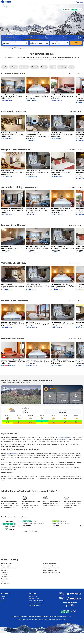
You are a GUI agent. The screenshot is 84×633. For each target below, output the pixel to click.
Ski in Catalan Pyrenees (35, 603)
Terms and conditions (50, 620)
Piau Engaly (4, 576)
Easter (71, 67)
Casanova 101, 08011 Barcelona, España (45, 616)
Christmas (13, 67)
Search (76, 42)
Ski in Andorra (33, 596)
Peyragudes (4, 579)
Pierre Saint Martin (6, 566)
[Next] (80, 37)
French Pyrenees (20, 48)
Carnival (52, 67)
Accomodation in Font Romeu (51, 572)
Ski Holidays (10, 48)
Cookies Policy (39, 620)
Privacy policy (30, 620)
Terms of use (62, 620)
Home (3, 48)
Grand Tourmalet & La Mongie (9, 568)
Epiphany (44, 67)
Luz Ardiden (4, 572)
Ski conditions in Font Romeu (51, 568)
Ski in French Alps (34, 598)
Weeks (5, 67)
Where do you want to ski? (9, 42)
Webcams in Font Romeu (50, 570)
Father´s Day (62, 67)
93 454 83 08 (67, 616)
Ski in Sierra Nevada (34, 605)
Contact (3, 596)
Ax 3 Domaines (5, 583)
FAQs (2, 601)
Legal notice (22, 620)
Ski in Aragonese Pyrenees (36, 601)
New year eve (24, 67)
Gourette (3, 570)
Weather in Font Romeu (49, 566)
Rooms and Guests (55, 42)
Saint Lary (4, 581)
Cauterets (4, 574)
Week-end (35, 67)
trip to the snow (14, 453)
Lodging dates (34, 42)
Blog (2, 598)
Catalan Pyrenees (64, 437)
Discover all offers (75, 74)
